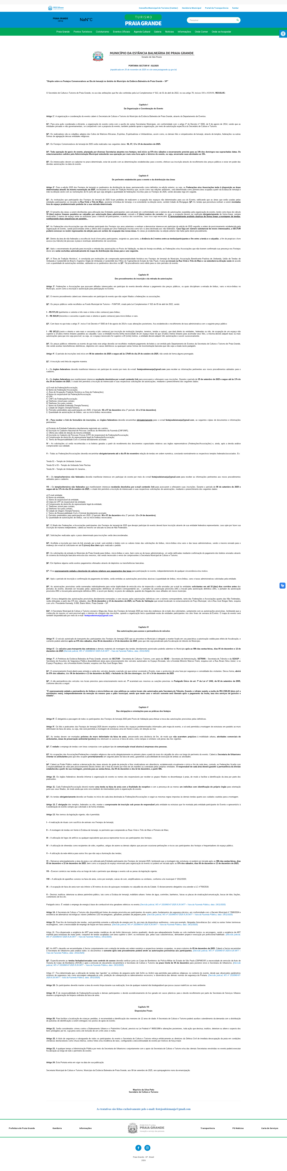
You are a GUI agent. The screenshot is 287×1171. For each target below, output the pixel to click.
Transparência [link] (208, 1128)
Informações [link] (85, 1128)
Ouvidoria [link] (57, 1128)
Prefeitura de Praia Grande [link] (22, 1128)
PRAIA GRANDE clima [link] (73, 19)
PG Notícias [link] (238, 1128)
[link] (283, 34)
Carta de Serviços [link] (269, 1128)
